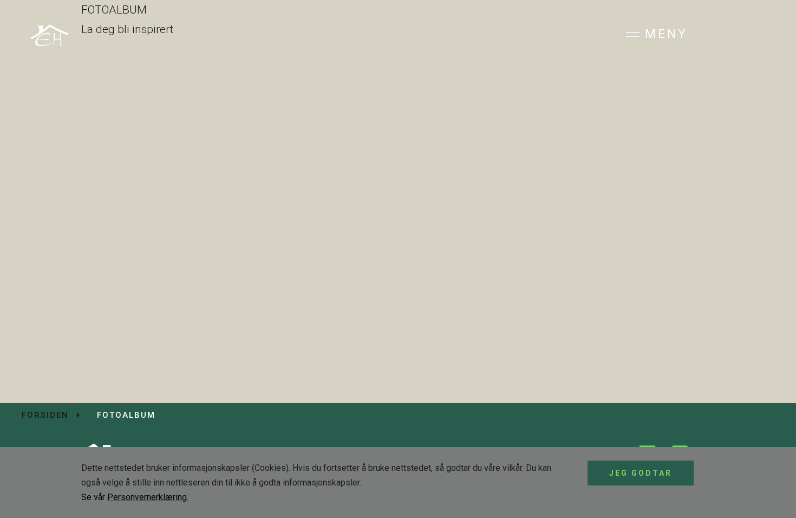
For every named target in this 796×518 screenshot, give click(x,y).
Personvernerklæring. (147, 497)
